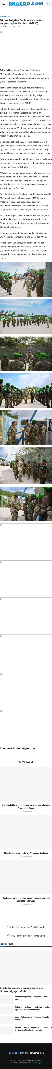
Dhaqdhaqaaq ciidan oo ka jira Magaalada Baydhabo (26, 853)
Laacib (4, 26)
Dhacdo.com (25, 1060)
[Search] (48, 4)
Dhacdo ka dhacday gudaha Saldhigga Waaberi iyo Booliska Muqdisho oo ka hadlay (33, 1028)
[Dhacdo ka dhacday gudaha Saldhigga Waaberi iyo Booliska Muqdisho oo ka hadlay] (6, 1030)
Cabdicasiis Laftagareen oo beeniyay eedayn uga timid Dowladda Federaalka (33, 1008)
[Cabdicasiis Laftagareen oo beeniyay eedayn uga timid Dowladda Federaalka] (26, 877)
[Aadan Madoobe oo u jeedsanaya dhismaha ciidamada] (6, 1020)
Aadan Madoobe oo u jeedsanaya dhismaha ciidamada (32, 1018)
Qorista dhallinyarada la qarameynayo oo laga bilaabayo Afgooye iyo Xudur (21, 989)
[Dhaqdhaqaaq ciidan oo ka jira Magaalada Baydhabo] (26, 832)
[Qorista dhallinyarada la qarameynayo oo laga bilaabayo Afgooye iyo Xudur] (26, 784)
